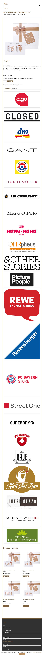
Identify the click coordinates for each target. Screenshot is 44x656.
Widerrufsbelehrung (7, 630)
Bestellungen (5, 646)
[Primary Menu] (39, 5)
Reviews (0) (14, 88)
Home (4, 14)
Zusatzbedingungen (7, 627)
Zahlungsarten (6, 632)
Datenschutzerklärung (7, 637)
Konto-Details (5, 644)
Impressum (5, 639)
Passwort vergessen (7, 649)
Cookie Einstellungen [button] (37, 652)
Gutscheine (9, 14)
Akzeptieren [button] (22, 654)
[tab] (8, 88)
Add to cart (10, 81)
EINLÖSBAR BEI (8, 88)
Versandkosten (7, 573)
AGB (4, 625)
